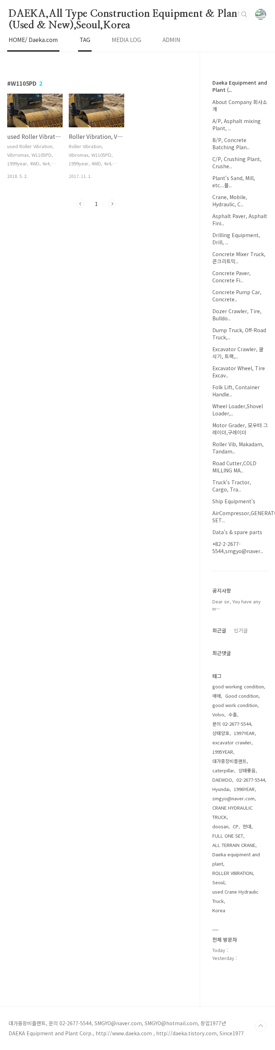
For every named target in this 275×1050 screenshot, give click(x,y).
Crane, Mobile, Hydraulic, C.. (229, 200)
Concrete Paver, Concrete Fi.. (231, 276)
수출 (232, 714)
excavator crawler (231, 742)
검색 (244, 14)
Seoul (218, 882)
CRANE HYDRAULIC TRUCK (232, 812)
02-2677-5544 (250, 779)
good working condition (238, 686)
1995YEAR (222, 751)
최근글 (219, 630)
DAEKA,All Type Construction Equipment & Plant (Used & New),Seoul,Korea (125, 14)
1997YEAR (244, 733)
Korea (218, 910)
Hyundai (221, 789)
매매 (216, 695)
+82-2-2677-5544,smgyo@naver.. (237, 547)
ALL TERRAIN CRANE (233, 845)
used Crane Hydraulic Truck (235, 896)
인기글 (241, 630)
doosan (220, 826)
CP (235, 826)
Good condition (242, 695)
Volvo (218, 714)
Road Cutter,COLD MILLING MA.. (234, 467)
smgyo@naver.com (233, 798)
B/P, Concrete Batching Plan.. (231, 143)
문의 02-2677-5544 (231, 723)
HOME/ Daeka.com (33, 39)
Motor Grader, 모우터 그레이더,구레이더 (240, 429)
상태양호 (221, 733)
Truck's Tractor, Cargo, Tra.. (231, 486)
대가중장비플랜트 (229, 761)
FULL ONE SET (227, 835)
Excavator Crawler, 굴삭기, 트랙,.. (238, 352)
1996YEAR (244, 789)
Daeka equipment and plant (236, 859)
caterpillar (223, 770)
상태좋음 (247, 770)
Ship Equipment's (233, 501)
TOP (260, 1026)
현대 (247, 826)
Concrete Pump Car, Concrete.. (236, 295)
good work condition (234, 705)
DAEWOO (222, 779)
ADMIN (171, 39)
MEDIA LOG (126, 39)
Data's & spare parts (237, 532)
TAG (84, 39)
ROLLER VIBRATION (232, 873)
